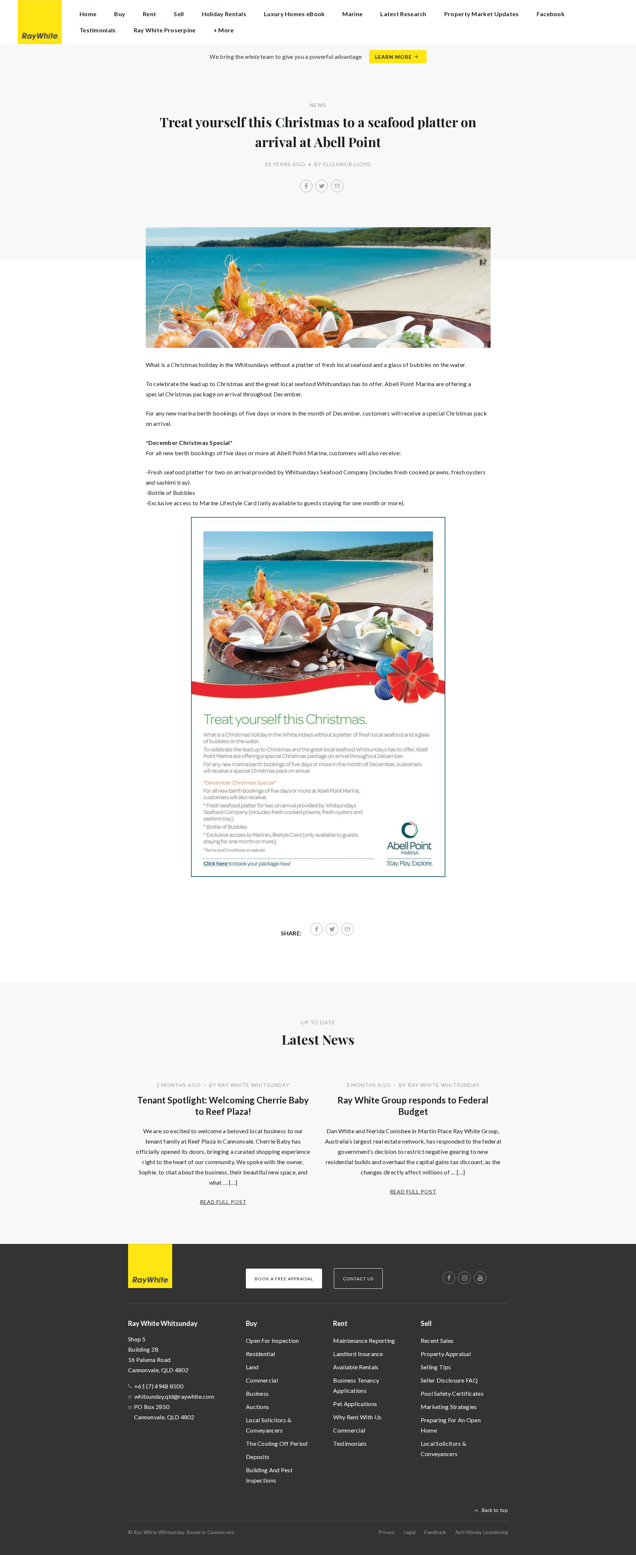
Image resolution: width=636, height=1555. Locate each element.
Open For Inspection (272, 1340)
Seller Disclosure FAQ (449, 1380)
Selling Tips (436, 1366)
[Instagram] (464, 1278)
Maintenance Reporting (364, 1340)
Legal (410, 1532)
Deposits (257, 1456)
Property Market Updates (481, 13)
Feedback (435, 1532)
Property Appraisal (446, 1353)
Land (252, 1366)
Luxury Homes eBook (294, 13)
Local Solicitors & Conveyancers (269, 1425)
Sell (426, 1323)
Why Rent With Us (357, 1416)
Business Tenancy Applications (356, 1385)
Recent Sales (437, 1340)
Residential (260, 1353)
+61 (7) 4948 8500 (158, 1386)
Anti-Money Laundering (481, 1532)
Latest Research (403, 13)
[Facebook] (306, 186)
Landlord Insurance (358, 1353)
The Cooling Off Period (277, 1443)
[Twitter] (321, 186)
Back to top (495, 1510)
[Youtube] (480, 1278)
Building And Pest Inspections (269, 1475)
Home (88, 13)
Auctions (257, 1406)
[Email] (337, 186)
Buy (251, 1323)
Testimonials (98, 29)
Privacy (387, 1532)
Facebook (551, 13)
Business (257, 1393)
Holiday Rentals (224, 13)
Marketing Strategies (449, 1406)
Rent (340, 1323)
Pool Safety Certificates (452, 1393)
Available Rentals (355, 1366)
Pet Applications (355, 1403)
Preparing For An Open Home (451, 1425)
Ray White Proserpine (165, 29)
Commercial (262, 1380)
